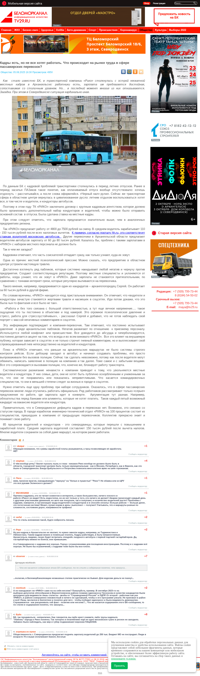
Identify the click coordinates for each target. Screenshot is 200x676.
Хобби (60, 30)
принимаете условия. (123, 658)
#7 (14, 493)
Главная (6, 30)
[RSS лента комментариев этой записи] (20, 440)
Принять (119, 665)
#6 (14, 517)
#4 (14, 556)
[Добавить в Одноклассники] (135, 71)
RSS (100, 673)
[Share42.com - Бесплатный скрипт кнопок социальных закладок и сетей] (141, 71)
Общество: (7, 72)
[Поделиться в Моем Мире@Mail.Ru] (129, 71)
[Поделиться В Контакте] (123, 71)
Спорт (92, 30)
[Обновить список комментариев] (23, 440)
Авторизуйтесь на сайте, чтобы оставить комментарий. (74, 654)
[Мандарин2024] (73, 52)
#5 (14, 530)
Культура (160, 30)
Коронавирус (128, 30)
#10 (14, 446)
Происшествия (108, 30)
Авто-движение (76, 30)
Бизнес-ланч (30, 30)
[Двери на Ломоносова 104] (98, 25)
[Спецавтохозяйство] (173, 277)
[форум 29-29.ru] (173, 141)
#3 (14, 588)
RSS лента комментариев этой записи (23, 649)
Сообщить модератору (138, 454)
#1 (14, 632)
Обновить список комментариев (20, 646)
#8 (14, 478)
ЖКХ (17, 30)
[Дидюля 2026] (173, 224)
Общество (146, 30)
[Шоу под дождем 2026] (173, 112)
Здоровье (47, 30)
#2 (14, 615)
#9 (14, 461)
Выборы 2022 (177, 30)
